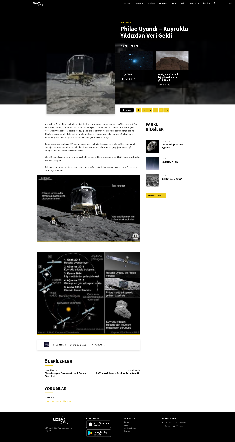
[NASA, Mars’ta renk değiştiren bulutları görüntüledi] (172, 60)
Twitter (167, 426)
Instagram (182, 422)
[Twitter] (144, 110)
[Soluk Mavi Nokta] (152, 163)
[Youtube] (174, 426)
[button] (215, 3)
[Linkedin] (149, 110)
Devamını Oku (128, 79)
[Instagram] (176, 422)
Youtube (179, 426)
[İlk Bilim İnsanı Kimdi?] (152, 180)
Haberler (125, 22)
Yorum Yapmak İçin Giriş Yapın (58, 401)
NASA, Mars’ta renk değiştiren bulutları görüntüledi (168, 77)
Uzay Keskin (59, 345)
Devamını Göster (155, 195)
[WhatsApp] (155, 110)
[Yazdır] (166, 110)
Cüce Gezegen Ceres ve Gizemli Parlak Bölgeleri (65, 375)
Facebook (168, 422)
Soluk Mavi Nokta (170, 161)
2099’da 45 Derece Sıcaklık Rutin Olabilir (118, 373)
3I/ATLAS (127, 74)
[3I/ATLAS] (136, 60)
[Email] (161, 110)
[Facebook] (138, 110)
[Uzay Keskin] (47, 344)
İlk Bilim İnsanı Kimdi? (172, 178)
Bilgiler (166, 141)
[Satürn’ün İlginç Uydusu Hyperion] (152, 146)
